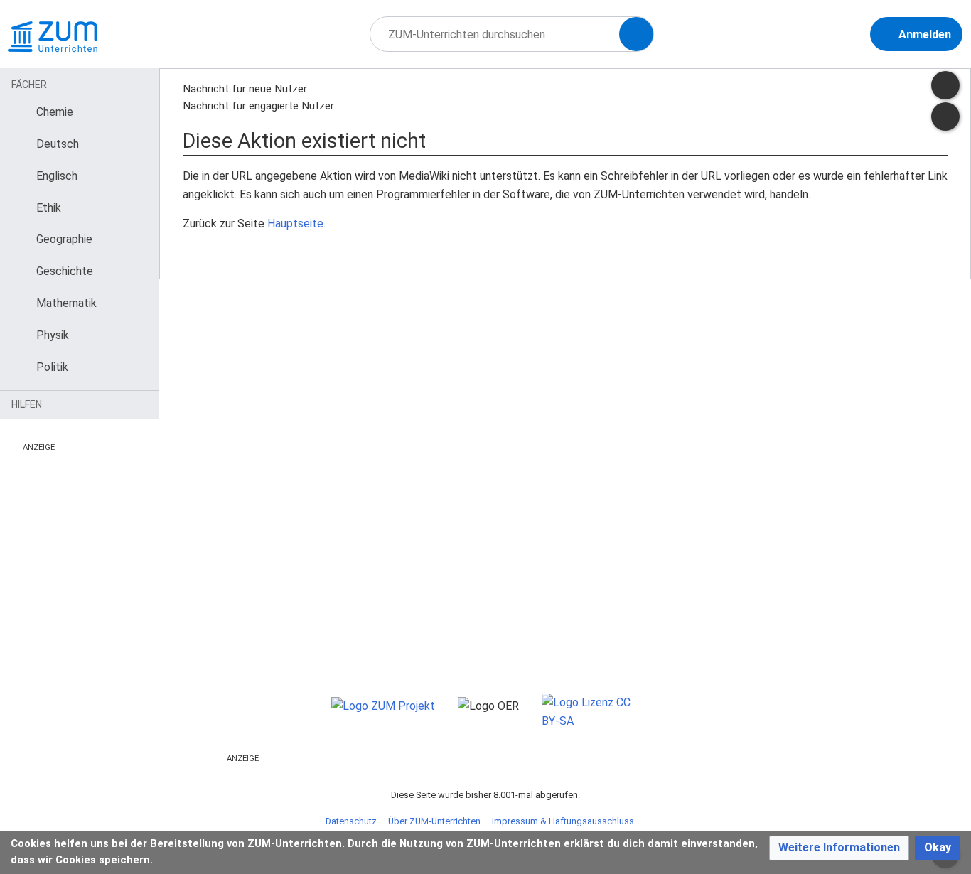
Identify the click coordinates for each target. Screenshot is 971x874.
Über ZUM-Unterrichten (434, 821)
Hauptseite (295, 223)
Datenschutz (351, 821)
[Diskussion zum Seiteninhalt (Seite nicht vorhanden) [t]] (945, 85)
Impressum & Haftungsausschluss (563, 821)
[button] (839, 848)
